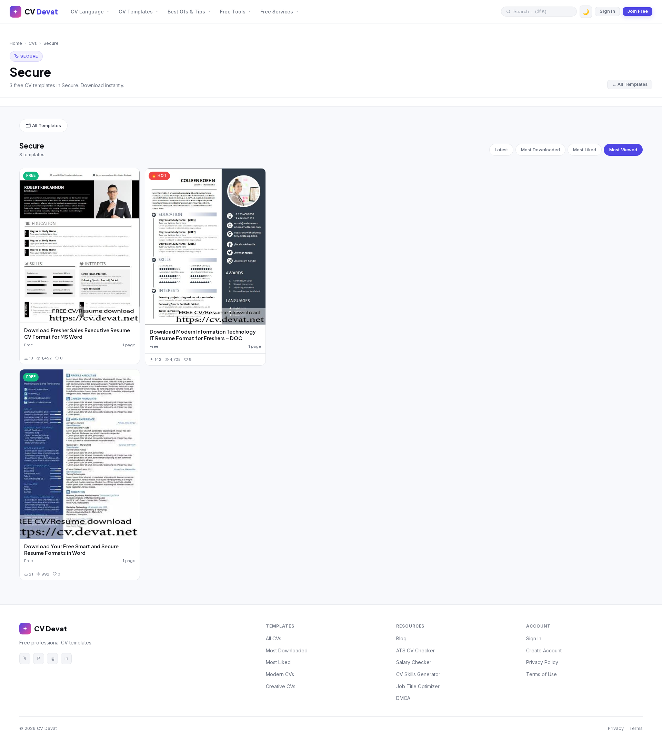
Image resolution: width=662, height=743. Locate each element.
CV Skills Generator (418, 674)
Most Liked (584, 149)
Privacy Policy (542, 662)
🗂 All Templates (43, 125)
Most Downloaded (540, 149)
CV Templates (136, 11)
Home (16, 43)
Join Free (637, 11)
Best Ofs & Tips (186, 11)
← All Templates (630, 84)
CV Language (87, 11)
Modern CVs (280, 674)
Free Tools (232, 11)
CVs (33, 43)
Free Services (276, 11)
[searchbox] (542, 11)
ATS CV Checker (415, 650)
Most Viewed (623, 149)
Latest (501, 149)
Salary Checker (413, 662)
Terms (636, 728)
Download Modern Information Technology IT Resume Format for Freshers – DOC (203, 334)
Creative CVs (280, 686)
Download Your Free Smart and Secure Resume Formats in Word (71, 549)
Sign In (607, 11)
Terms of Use (541, 674)
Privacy (616, 728)
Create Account (544, 650)
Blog (401, 638)
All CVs (273, 638)
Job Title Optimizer (418, 686)
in (66, 658)
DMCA (403, 698)
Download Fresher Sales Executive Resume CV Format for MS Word (77, 333)
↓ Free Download (79, 245)
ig (52, 658)
